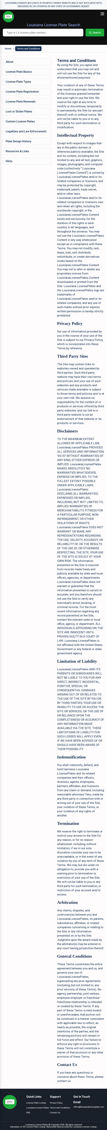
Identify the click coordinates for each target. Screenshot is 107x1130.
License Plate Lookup (36, 1103)
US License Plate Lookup (34, 1127)
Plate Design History (18, 141)
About (9, 61)
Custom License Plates (20, 121)
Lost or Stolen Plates (19, 111)
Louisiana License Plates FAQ (37, 1110)
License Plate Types (18, 81)
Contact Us (55, 1112)
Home (8, 48)
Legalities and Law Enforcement (26, 131)
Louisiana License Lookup (85, 1127)
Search (97, 32)
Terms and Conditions (28, 48)
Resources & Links (17, 151)
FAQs (9, 161)
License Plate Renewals (21, 101)
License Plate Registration (22, 91)
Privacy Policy (56, 1103)
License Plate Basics (19, 71)
